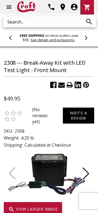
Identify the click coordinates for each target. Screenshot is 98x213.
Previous (12, 37)
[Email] (61, 85)
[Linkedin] (78, 85)
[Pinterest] (86, 85)
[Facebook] (53, 85)
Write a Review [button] (78, 115)
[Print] (69, 85)
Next (85, 37)
